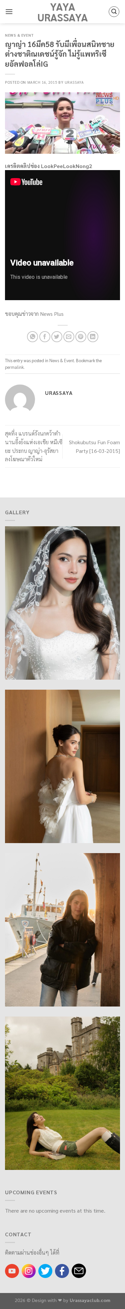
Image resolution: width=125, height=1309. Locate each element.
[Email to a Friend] (68, 336)
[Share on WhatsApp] (32, 336)
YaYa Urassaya (62, 11)
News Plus (52, 313)
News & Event (19, 35)
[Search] (114, 11)
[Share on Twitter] (56, 336)
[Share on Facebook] (44, 336)
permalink (14, 367)
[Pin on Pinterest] (80, 336)
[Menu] (9, 11)
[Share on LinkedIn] (92, 336)
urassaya (74, 82)
